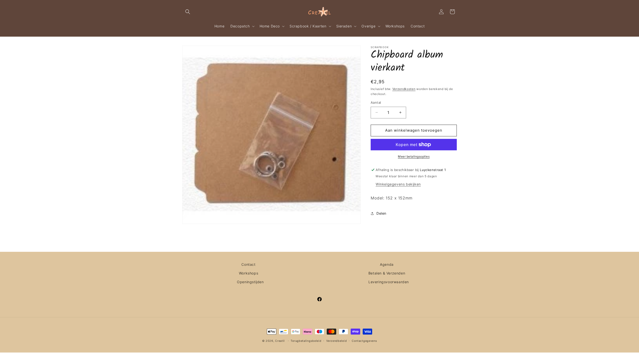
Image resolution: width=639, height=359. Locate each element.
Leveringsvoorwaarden (388, 282)
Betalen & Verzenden (386, 273)
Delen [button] (381, 213)
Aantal (376, 102)
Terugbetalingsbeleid (306, 341)
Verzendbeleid (336, 341)
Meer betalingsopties (414, 156)
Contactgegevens (364, 341)
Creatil (280, 341)
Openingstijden (250, 282)
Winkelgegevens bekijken (398, 184)
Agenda (387, 264)
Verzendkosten (404, 89)
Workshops (248, 273)
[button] (187, 11)
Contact (248, 264)
